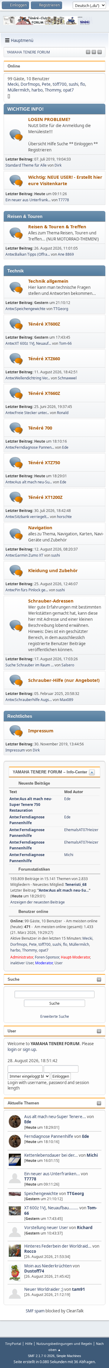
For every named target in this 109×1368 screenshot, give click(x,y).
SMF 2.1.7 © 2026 (41, 1356)
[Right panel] (93, 52)
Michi (92, 1155)
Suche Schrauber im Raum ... (29, 665)
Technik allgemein (48, 281)
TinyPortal (13, 1343)
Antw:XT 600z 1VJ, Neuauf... (28, 343)
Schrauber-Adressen (51, 601)
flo (82, 84)
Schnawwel (67, 378)
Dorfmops (30, 84)
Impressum (40, 730)
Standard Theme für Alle (26, 165)
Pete (46, 84)
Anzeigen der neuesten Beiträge (37, 902)
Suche (13, 979)
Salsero (67, 665)
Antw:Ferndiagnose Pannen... (29, 447)
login (12, 1049)
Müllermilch (18, 90)
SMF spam (35, 1311)
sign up (29, 1049)
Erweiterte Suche (54, 1016)
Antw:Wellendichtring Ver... (27, 378)
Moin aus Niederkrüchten (48, 1266)
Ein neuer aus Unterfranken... (52, 1173)
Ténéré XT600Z (44, 324)
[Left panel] (88, 52)
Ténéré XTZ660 (44, 358)
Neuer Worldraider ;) (43, 1289)
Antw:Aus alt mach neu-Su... (28, 482)
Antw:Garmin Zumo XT (24, 555)
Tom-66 (65, 343)
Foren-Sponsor (47, 957)
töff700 (60, 84)
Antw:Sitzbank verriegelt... (27, 516)
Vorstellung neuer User (46, 1227)
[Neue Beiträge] (16, 135)
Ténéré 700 (40, 428)
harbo (37, 90)
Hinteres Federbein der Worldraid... (57, 1246)
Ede (27, 1121)
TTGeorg (75, 1193)
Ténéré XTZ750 (44, 462)
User (12, 1031)
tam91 (78, 1289)
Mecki (13, 84)
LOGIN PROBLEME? (49, 119)
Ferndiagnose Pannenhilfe (49, 1136)
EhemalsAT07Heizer (81, 829)
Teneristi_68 (76, 884)
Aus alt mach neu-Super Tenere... (55, 1116)
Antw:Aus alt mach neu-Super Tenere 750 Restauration (30, 804)
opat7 (68, 90)
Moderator (44, 963)
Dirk (57, 165)
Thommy (53, 90)
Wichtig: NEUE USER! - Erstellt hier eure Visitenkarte (65, 180)
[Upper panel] (99, 52)
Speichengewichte (41, 1193)
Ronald (62, 412)
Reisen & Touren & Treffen (57, 226)
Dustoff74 (34, 1271)
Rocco (30, 1251)
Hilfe (28, 1343)
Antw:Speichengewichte (25, 308)
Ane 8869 (66, 254)
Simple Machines (68, 1356)
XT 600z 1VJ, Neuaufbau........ (51, 1208)
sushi (73, 84)
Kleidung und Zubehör (53, 570)
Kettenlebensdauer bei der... (51, 1155)
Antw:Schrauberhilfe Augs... (28, 699)
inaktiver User (21, 963)
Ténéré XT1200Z (45, 497)
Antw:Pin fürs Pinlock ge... (26, 589)
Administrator (21, 957)
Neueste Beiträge (33, 783)
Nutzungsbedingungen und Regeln (64, 1343)
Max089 (66, 699)
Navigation (40, 527)
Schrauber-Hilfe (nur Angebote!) (64, 680)
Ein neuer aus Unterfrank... (28, 199)
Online (14, 66)
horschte (64, 516)
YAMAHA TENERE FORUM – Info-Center (50, 772)
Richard (84, 1227)
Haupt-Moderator (75, 957)
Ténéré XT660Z (44, 393)
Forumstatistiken (33, 869)
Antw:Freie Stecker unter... (27, 412)
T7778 (30, 1179)
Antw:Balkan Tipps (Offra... (27, 254)
